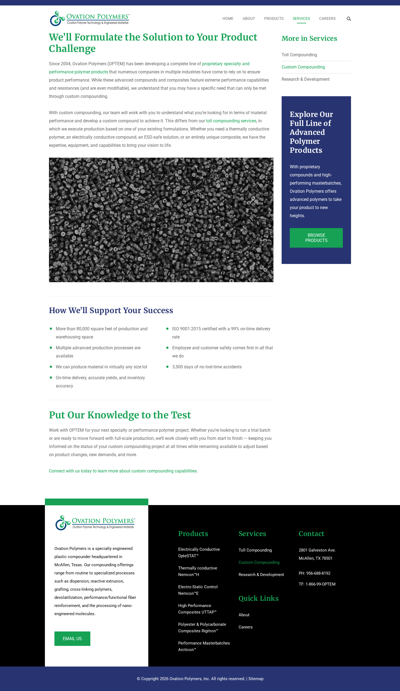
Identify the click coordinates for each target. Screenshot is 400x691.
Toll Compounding (299, 54)
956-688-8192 (318, 573)
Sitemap (255, 678)
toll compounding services (231, 120)
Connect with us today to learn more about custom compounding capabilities (123, 471)
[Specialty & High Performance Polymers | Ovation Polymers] (90, 19)
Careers (246, 627)
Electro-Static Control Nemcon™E (198, 590)
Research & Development (306, 79)
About (244, 614)
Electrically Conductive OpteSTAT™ (199, 552)
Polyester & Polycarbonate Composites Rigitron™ (202, 627)
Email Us (72, 638)
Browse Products (316, 238)
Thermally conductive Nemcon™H (197, 571)
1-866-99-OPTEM (321, 584)
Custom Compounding (303, 67)
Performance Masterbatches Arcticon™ (204, 646)
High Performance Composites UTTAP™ (197, 609)
